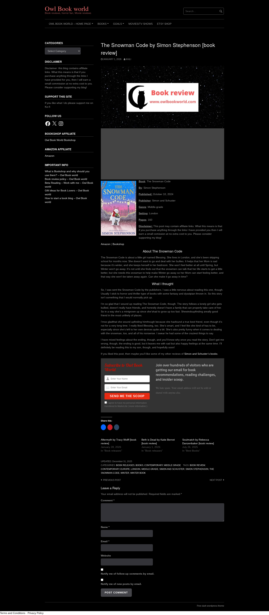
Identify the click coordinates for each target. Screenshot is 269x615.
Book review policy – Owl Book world (66, 179)
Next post (216, 480)
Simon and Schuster (171, 469)
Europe (125, 469)
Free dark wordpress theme (210, 606)
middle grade (149, 469)
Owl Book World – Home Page (71, 25)
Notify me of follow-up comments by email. (127, 573)
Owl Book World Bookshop (60, 140)
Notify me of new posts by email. (121, 583)
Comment (107, 500)
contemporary (110, 469)
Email (105, 541)
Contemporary (153, 465)
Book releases (125, 465)
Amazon (105, 244)
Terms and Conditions (12, 613)
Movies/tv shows (140, 23)
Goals (119, 25)
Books (104, 25)
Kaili (128, 59)
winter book (138, 473)
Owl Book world (67, 8)
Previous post (112, 480)
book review (197, 465)
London (135, 469)
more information (137, 406)
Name (105, 527)
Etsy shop (164, 23)
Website (106, 555)
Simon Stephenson (197, 469)
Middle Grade (172, 465)
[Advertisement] (162, 154)
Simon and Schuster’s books (200, 353)
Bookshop (118, 244)
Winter (125, 473)
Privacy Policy (36, 613)
